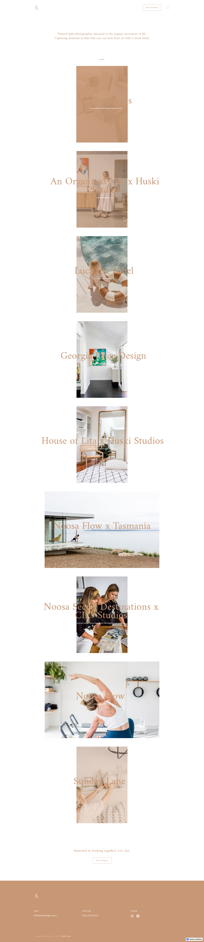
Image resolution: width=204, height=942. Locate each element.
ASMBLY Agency (66, 936)
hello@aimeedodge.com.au (45, 916)
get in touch (152, 8)
